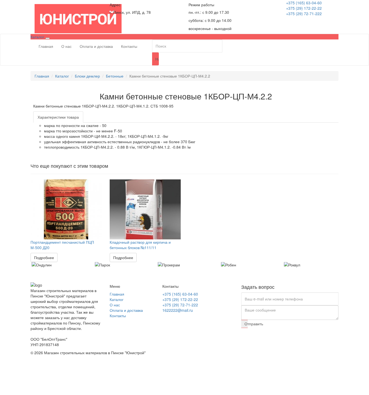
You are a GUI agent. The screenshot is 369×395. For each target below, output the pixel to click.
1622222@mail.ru (177, 310)
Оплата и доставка (96, 46)
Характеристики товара (58, 117)
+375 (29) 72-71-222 (304, 13)
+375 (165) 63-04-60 (304, 2)
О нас (66, 46)
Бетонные (114, 76)
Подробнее (44, 257)
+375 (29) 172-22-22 (304, 8)
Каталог (62, 76)
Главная (46, 46)
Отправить (246, 323)
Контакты (129, 46)
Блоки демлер (87, 76)
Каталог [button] (38, 36)
